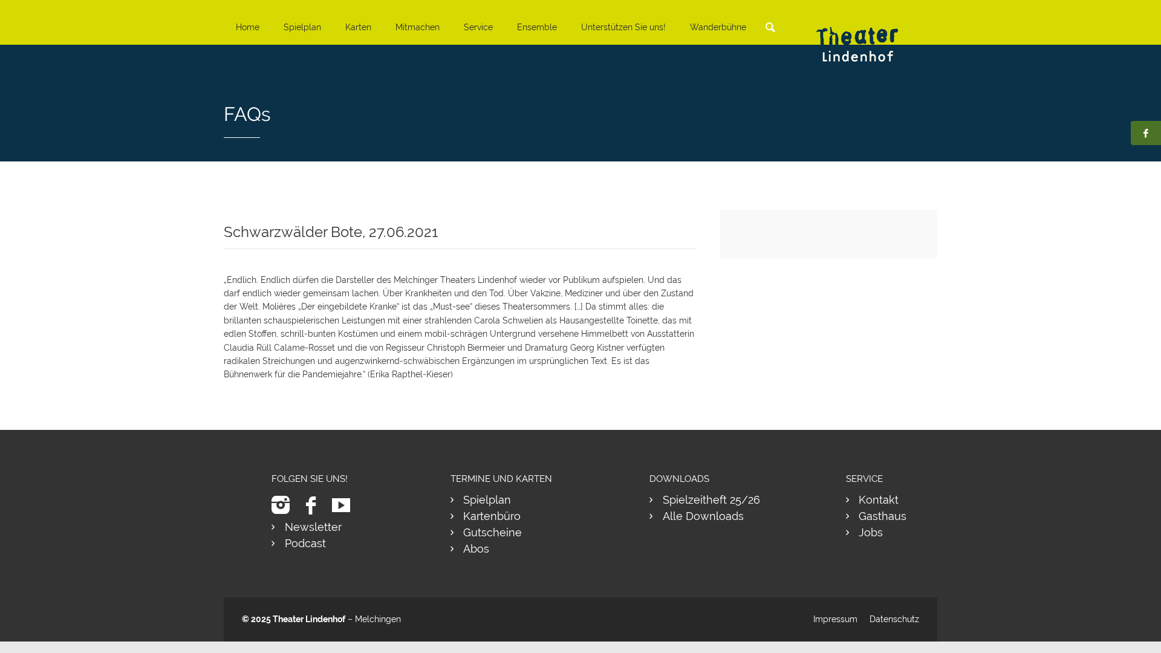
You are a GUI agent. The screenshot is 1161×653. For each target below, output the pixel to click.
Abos (476, 548)
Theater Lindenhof (309, 619)
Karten (358, 27)
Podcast (305, 543)
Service (478, 27)
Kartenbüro (492, 516)
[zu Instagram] (285, 505)
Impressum (835, 619)
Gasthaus (882, 516)
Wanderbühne (718, 27)
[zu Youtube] (345, 505)
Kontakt (879, 499)
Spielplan (302, 27)
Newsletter (313, 527)
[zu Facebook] (315, 505)
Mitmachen (417, 27)
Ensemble (537, 27)
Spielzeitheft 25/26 (711, 499)
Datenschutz (894, 619)
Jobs (871, 532)
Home (247, 27)
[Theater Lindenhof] (867, 35)
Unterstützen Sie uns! (623, 27)
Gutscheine (492, 532)
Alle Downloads (703, 516)
